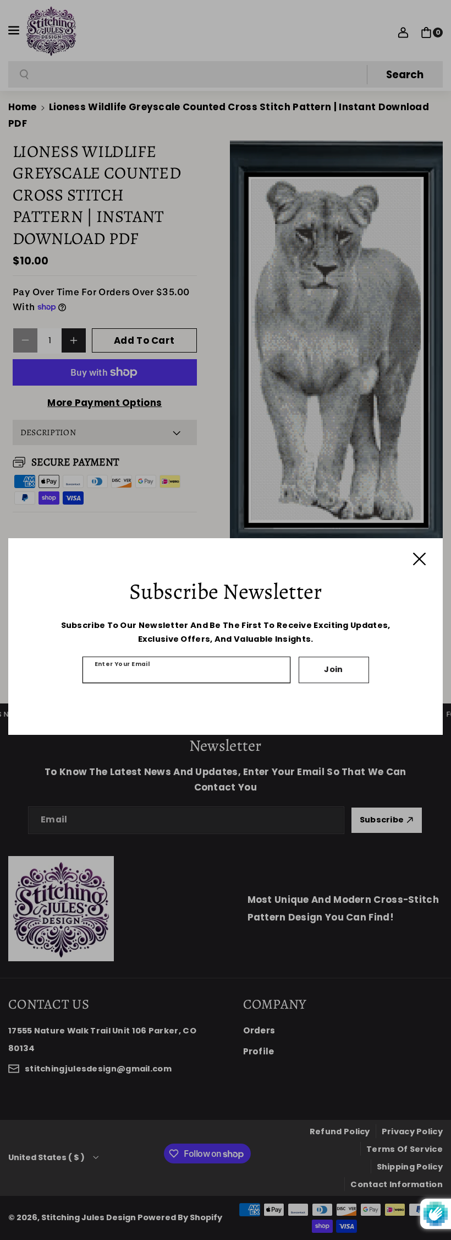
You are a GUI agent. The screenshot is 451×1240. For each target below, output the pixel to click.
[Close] (419, 559)
